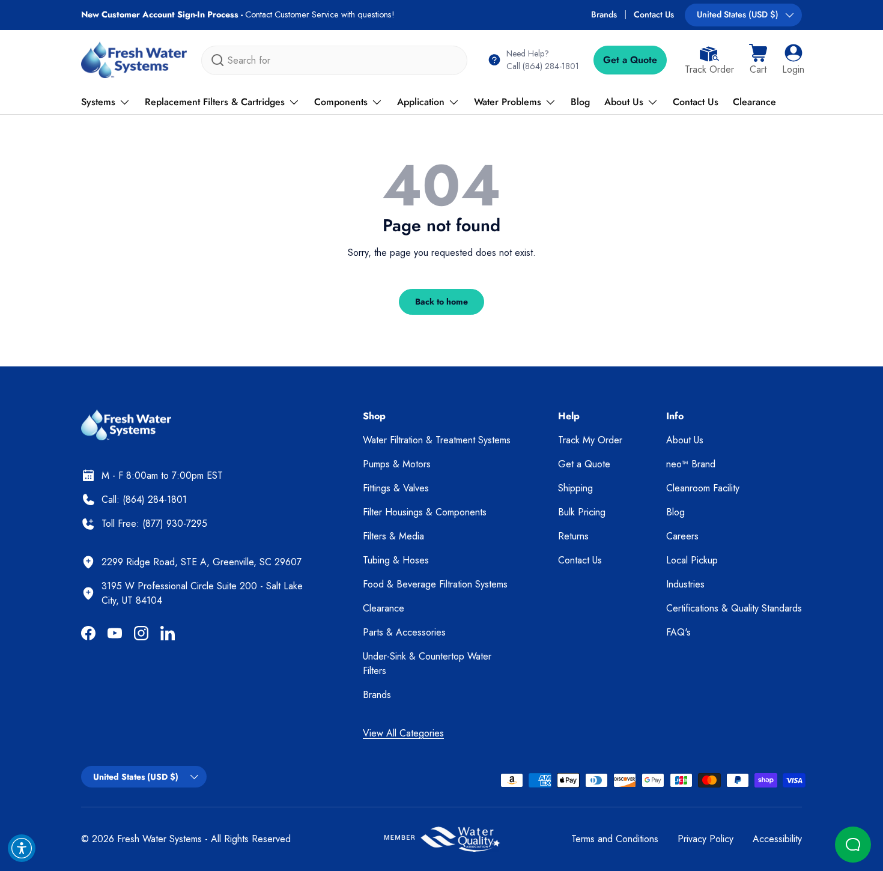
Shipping (575, 488)
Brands (604, 14)
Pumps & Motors (397, 464)
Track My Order (590, 440)
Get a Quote (630, 60)
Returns (573, 536)
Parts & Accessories (404, 632)
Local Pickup (692, 560)
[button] (758, 60)
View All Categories (403, 733)
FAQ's (678, 632)
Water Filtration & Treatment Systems (437, 440)
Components (341, 102)
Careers (682, 536)
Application (421, 102)
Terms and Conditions (614, 839)
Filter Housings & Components (425, 512)
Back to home (441, 302)
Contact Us (654, 14)
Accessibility (777, 839)
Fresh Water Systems (159, 839)
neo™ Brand (690, 464)
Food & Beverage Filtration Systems (435, 584)
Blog (580, 102)
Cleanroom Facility (702, 488)
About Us (623, 102)
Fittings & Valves (396, 488)
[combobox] (334, 60)
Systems (98, 102)
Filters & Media (393, 536)
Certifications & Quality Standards (734, 608)
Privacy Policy (705, 839)
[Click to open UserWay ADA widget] (21, 848)
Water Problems (507, 102)
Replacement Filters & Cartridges (215, 102)
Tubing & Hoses (396, 560)
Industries (685, 584)
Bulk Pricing (581, 512)
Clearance (754, 102)
